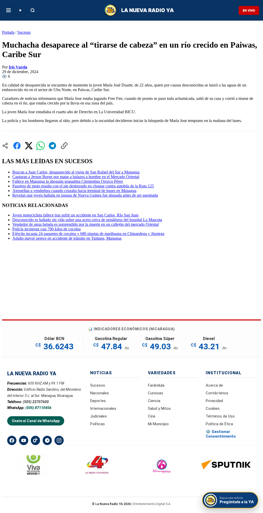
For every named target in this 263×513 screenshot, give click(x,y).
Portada (8, 32)
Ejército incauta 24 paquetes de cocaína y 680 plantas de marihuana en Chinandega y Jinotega (88, 233)
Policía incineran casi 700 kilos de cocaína (46, 229)
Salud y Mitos (159, 408)
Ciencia (154, 400)
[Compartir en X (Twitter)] (28, 145)
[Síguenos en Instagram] (59, 440)
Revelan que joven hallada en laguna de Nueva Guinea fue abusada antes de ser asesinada (85, 195)
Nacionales (99, 393)
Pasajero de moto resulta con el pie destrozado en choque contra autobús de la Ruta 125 (83, 186)
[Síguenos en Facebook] (11, 440)
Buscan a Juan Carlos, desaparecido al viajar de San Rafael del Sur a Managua (75, 172)
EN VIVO (249, 10)
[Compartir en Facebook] (17, 145)
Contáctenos (217, 393)
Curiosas (155, 393)
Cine (151, 416)
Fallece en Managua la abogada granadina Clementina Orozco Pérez (67, 181)
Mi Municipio (158, 424)
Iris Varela (18, 67)
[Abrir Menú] (8, 10)
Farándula (156, 385)
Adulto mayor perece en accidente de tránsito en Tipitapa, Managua (66, 238)
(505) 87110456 (38, 408)
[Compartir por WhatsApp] (40, 145)
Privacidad (214, 400)
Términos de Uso (220, 416)
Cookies (213, 408)
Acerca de (214, 385)
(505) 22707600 (36, 402)
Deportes (98, 400)
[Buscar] (32, 10)
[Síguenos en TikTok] (35, 440)
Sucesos (24, 32)
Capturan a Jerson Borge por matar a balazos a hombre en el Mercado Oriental (75, 177)
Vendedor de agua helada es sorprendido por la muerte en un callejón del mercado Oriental (85, 224)
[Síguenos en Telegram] (47, 440)
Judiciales (98, 416)
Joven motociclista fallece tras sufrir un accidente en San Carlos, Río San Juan (75, 215)
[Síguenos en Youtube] (23, 440)
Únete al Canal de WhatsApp (36, 421)
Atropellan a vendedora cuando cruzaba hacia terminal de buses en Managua (74, 190)
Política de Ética (219, 424)
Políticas (97, 424)
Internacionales (103, 408)
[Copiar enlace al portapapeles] (64, 145)
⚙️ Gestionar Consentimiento (221, 434)
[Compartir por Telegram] (52, 145)
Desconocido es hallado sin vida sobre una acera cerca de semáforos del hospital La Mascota (87, 220)
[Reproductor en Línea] (20, 10)
